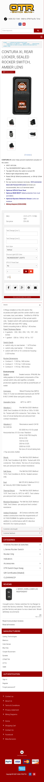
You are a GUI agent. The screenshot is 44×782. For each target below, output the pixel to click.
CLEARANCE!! (10, 577)
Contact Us (9, 730)
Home (5, 42)
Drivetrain (35, 44)
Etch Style (9, 246)
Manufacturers (10, 739)
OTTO (5, 663)
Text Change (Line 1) (13, 230)
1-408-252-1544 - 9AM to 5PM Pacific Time (23, 19)
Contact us (9, 696)
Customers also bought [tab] (10, 529)
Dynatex (5, 656)
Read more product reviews (13, 621)
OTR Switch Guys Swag (13, 568)
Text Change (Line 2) (13, 238)
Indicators (8, 559)
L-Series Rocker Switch (14, 549)
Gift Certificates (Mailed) (14, 573)
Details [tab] (5, 305)
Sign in (5, 679)
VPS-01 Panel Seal (12, 262)
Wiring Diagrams (11, 714)
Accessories (9, 563)
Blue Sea (5, 648)
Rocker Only (9, 554)
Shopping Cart (10, 726)
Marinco (5, 640)
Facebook (9, 735)
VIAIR (4, 667)
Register (5, 683)
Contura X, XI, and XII (12, 44)
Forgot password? (9, 687)
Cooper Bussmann (9, 652)
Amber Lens (25, 44)
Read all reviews (9, 625)
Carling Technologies (10, 637)
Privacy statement (12, 710)
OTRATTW (6, 659)
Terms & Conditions (12, 705)
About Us (8, 701)
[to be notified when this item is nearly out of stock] (8, 277)
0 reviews (28, 155)
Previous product (9, 72)
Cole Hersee (7, 644)
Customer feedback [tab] (9, 533)
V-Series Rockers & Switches (18, 42)
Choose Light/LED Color (14, 254)
